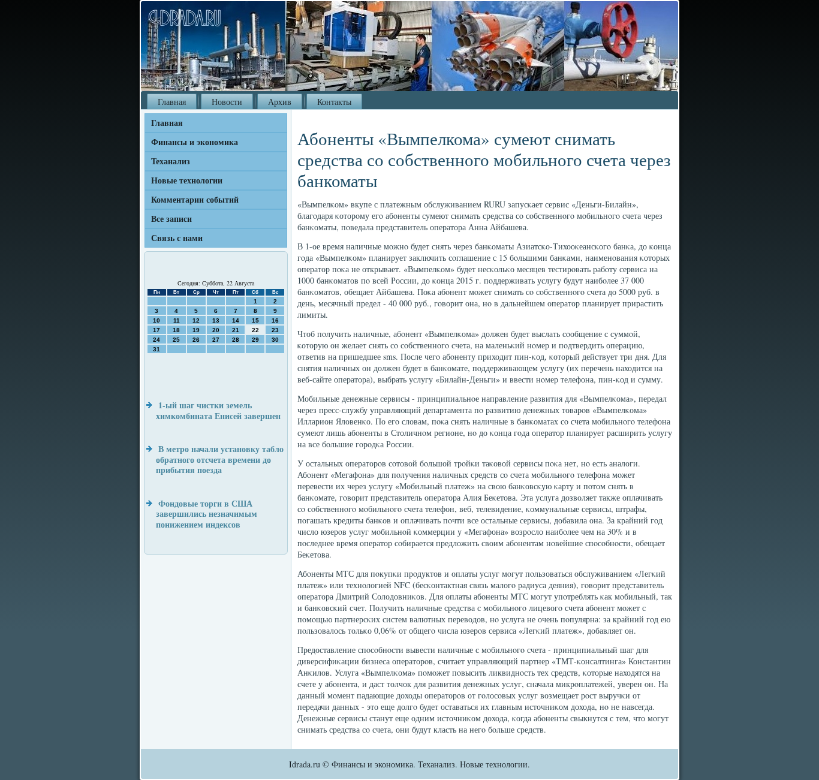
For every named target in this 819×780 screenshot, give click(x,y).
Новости (227, 101)
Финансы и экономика (194, 141)
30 (275, 339)
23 (275, 330)
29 (255, 339)
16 (275, 320)
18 (176, 330)
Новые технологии (186, 180)
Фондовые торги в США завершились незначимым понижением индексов (206, 514)
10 (156, 320)
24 (156, 339)
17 (156, 330)
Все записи (171, 218)
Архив (279, 101)
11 (176, 320)
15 (255, 320)
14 (235, 320)
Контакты (334, 101)
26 (196, 339)
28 (235, 339)
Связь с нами (177, 237)
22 (255, 330)
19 (196, 330)
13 (215, 320)
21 (235, 330)
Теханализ (170, 161)
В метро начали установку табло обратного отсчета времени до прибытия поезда (220, 459)
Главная (172, 101)
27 (215, 339)
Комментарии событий (195, 199)
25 (176, 339)
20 (215, 330)
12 (196, 320)
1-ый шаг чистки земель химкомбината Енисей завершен (218, 410)
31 (156, 349)
